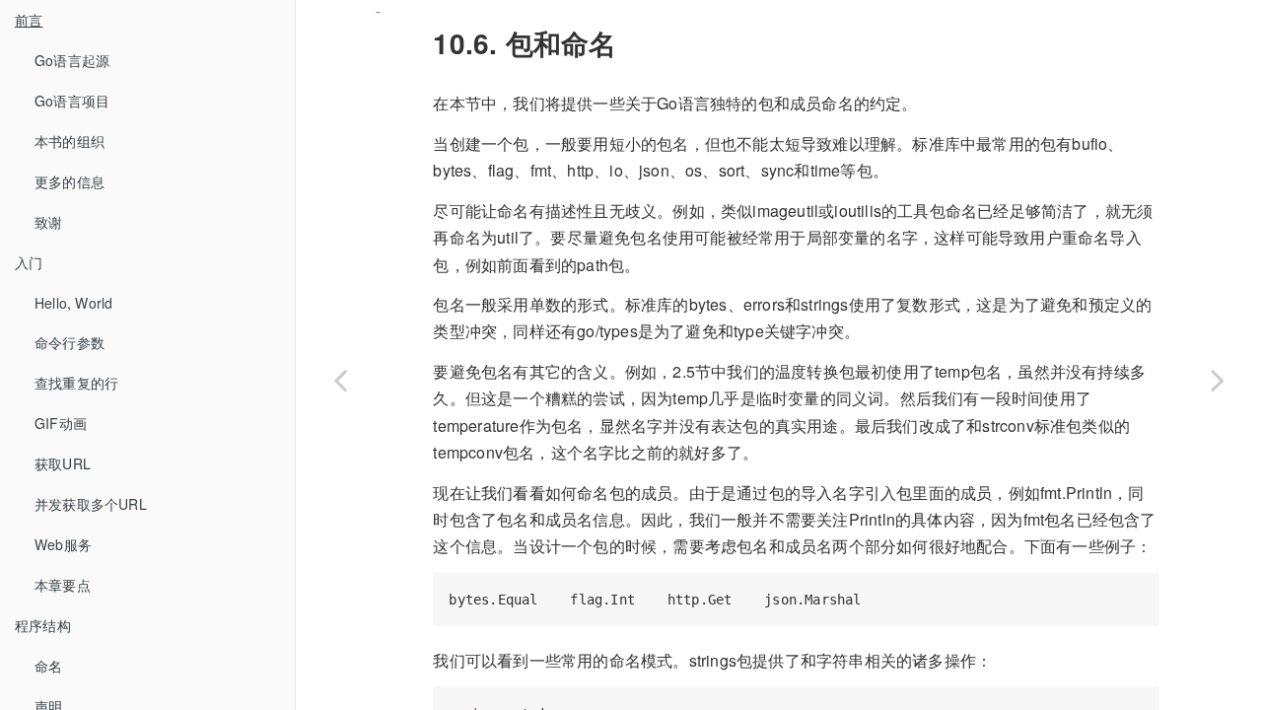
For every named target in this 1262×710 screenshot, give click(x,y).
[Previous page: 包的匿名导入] (340, 379)
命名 (48, 665)
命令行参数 (70, 342)
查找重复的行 (76, 382)
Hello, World (73, 303)
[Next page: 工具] (1217, 379)
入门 (28, 262)
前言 (28, 20)
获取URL (63, 463)
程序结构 (43, 625)
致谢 (48, 222)
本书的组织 (70, 141)
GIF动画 (61, 423)
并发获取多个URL (91, 504)
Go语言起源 (72, 60)
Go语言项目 (72, 100)
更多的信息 (70, 181)
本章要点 (63, 585)
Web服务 (63, 544)
